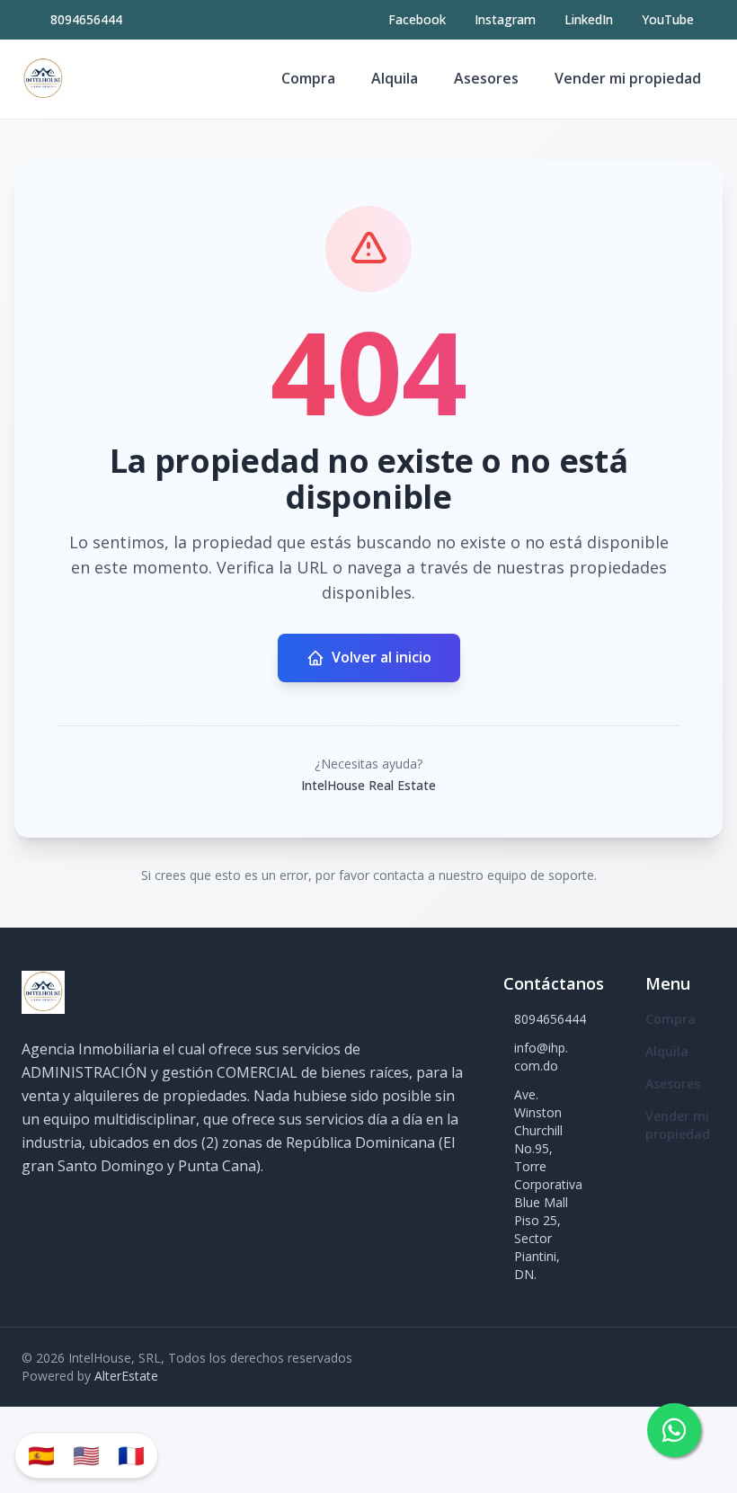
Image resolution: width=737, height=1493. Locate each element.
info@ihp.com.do (541, 1056)
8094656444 (86, 19)
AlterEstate (126, 1375)
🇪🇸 (41, 1455)
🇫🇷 (131, 1455)
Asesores (486, 78)
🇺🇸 (86, 1455)
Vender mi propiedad (628, 78)
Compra (308, 78)
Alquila (394, 78)
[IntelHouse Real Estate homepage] (43, 79)
